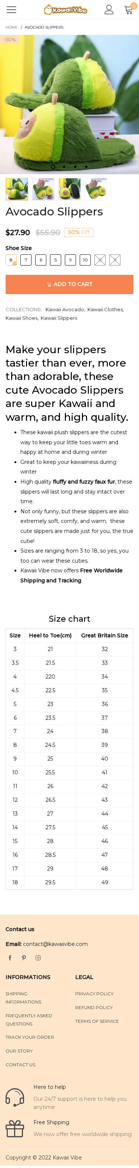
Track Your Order (30, 1037)
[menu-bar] (16, 10)
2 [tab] (64, 166)
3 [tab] (75, 166)
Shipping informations (23, 998)
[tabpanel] (69, 104)
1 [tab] (53, 166)
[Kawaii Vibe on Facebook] (10, 958)
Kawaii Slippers (59, 318)
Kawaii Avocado (65, 309)
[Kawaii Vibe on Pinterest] (24, 958)
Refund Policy (94, 1007)
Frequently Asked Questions (29, 1020)
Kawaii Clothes (105, 309)
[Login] (109, 10)
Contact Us (20, 1064)
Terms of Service (97, 1021)
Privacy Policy (94, 993)
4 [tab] (86, 166)
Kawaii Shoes (21, 318)
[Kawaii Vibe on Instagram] (38, 958)
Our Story (19, 1051)
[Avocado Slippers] (69, 104)
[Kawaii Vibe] (66, 10)
